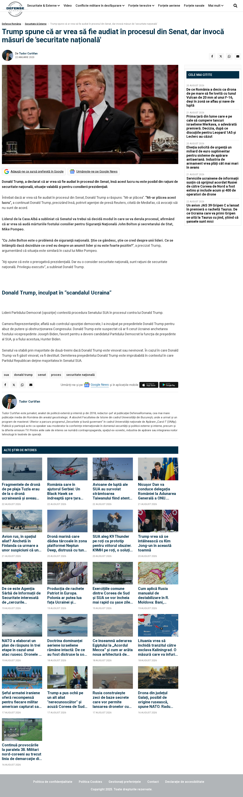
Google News (100, 384)
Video (68, 5)
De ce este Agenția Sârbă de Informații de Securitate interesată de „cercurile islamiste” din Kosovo (21, 595)
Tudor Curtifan (28, 53)
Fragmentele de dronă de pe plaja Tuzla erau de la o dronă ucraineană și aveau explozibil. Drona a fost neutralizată (22, 491)
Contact (153, 782)
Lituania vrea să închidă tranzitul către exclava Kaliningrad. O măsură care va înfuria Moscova (157, 647)
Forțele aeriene (169, 5)
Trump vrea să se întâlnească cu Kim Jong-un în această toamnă (154, 543)
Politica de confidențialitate (52, 782)
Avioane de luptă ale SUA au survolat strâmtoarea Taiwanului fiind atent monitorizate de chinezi (111, 491)
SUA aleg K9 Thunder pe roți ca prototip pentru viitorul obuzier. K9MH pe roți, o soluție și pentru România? (112, 543)
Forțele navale (194, 5)
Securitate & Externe (42, 5)
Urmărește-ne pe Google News (97, 171)
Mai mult (214, 5)
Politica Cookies (90, 782)
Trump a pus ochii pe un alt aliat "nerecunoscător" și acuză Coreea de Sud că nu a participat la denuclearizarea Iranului (65, 700)
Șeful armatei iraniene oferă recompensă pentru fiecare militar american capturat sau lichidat (21, 700)
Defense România (11, 24)
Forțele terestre (139, 5)
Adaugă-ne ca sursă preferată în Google (37, 171)
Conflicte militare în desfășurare (99, 5)
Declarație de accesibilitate (184, 782)
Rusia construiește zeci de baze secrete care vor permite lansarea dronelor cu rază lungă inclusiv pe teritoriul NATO (111, 700)
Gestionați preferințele (125, 782)
